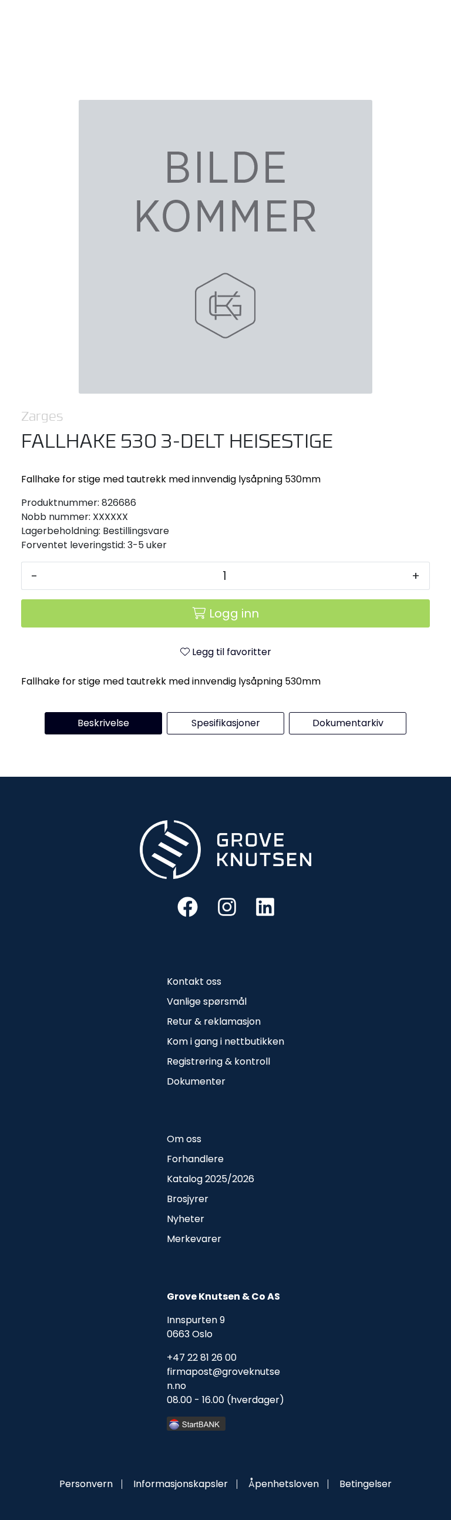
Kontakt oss (194, 981)
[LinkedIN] (265, 905)
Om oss (184, 1139)
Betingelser (365, 1484)
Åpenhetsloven (283, 1484)
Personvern (86, 1484)
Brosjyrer (187, 1199)
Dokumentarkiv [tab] (347, 723)
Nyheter (185, 1219)
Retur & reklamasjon (214, 1021)
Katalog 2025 (197, 1179)
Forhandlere (195, 1159)
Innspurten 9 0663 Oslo (196, 1327)
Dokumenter (196, 1081)
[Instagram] (227, 905)
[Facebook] (187, 905)
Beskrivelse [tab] (103, 723)
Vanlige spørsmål (207, 1001)
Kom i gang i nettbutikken (225, 1041)
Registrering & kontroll (218, 1061)
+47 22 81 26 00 (202, 1357)
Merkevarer (194, 1239)
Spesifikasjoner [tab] (225, 723)
